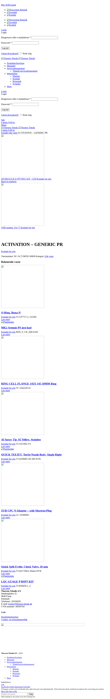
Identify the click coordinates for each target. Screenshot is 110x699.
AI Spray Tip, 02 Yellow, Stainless (21, 439)
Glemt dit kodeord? (10, 53)
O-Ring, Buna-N (11, 312)
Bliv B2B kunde (8, 5)
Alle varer (13, 133)
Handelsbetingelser (9, 617)
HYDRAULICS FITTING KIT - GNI (19, 179)
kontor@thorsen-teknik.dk (20, 604)
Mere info (5, 691)
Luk (2, 684)
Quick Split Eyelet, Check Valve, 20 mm (24, 566)
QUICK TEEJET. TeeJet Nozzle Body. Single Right (31, 454)
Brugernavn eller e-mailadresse (16, 37)
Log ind (5, 48)
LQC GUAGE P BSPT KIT (17, 581)
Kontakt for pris (44, 179)
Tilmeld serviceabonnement (25, 71)
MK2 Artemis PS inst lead (16, 327)
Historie (16, 76)
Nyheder (16, 84)
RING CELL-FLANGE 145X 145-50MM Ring (28, 383)
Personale (17, 81)
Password (6, 43)
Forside (4, 133)
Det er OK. (13, 691)
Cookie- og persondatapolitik (14, 619)
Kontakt (16, 79)
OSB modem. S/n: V (11, 227)
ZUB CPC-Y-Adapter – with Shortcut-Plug (26, 510)
